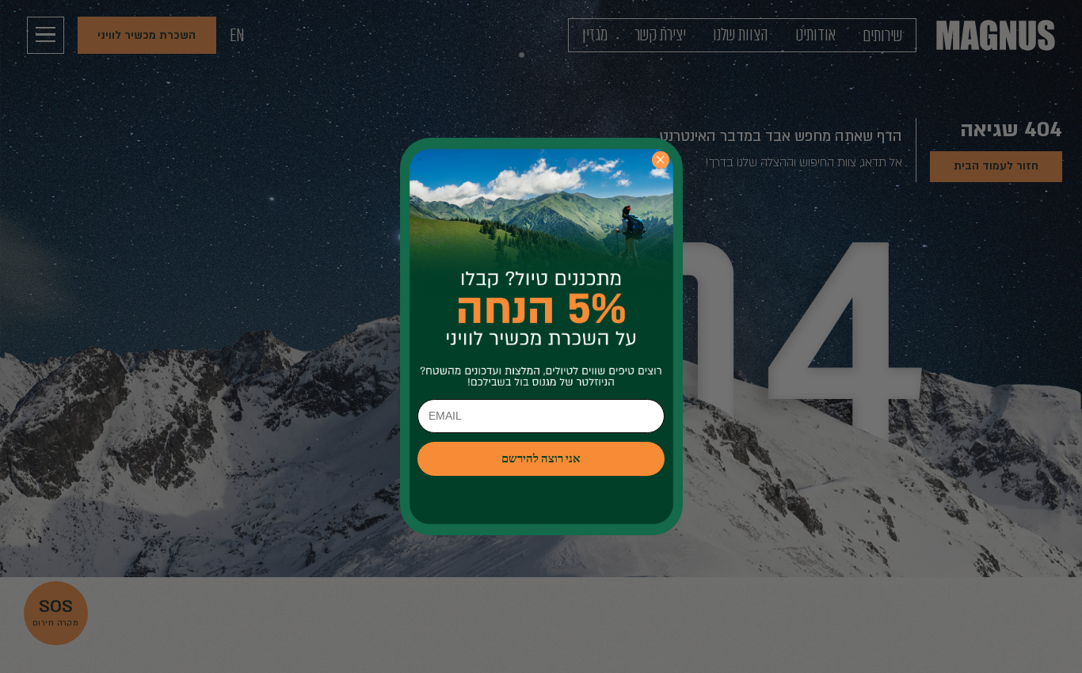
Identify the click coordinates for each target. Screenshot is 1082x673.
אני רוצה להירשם (541, 458)
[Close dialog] (660, 159)
